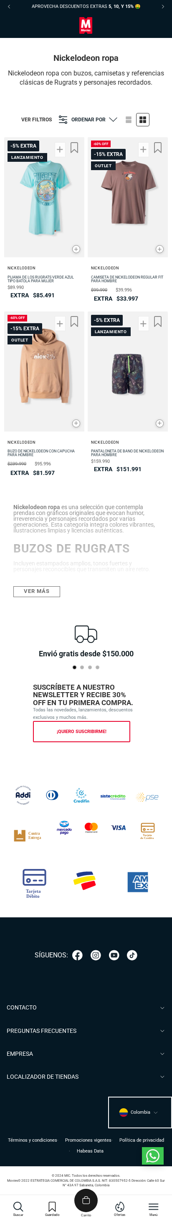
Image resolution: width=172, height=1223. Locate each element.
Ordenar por (88, 120)
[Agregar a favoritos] (74, 147)
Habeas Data (90, 1151)
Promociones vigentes (88, 1140)
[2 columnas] (142, 119)
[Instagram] (96, 955)
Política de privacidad (141, 1140)
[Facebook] (77, 955)
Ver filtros (36, 120)
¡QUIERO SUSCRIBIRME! (81, 731)
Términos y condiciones (32, 1140)
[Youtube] (114, 955)
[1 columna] (128, 119)
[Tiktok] (132, 955)
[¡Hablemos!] (153, 1156)
